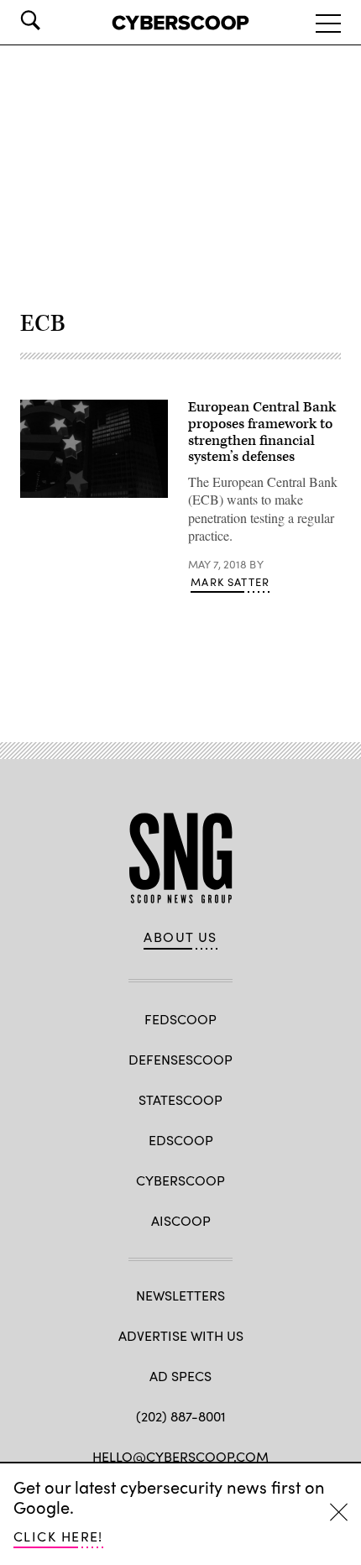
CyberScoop (180, 1180)
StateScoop (180, 1099)
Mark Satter (230, 581)
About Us (180, 937)
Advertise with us (180, 1335)
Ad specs (180, 1375)
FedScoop (180, 1019)
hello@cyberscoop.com (180, 1456)
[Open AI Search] (53, 20)
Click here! (58, 1536)
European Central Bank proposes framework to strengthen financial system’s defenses (262, 432)
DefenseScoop (180, 1059)
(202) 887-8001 (181, 1416)
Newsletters (180, 1295)
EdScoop (181, 1140)
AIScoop (181, 1220)
